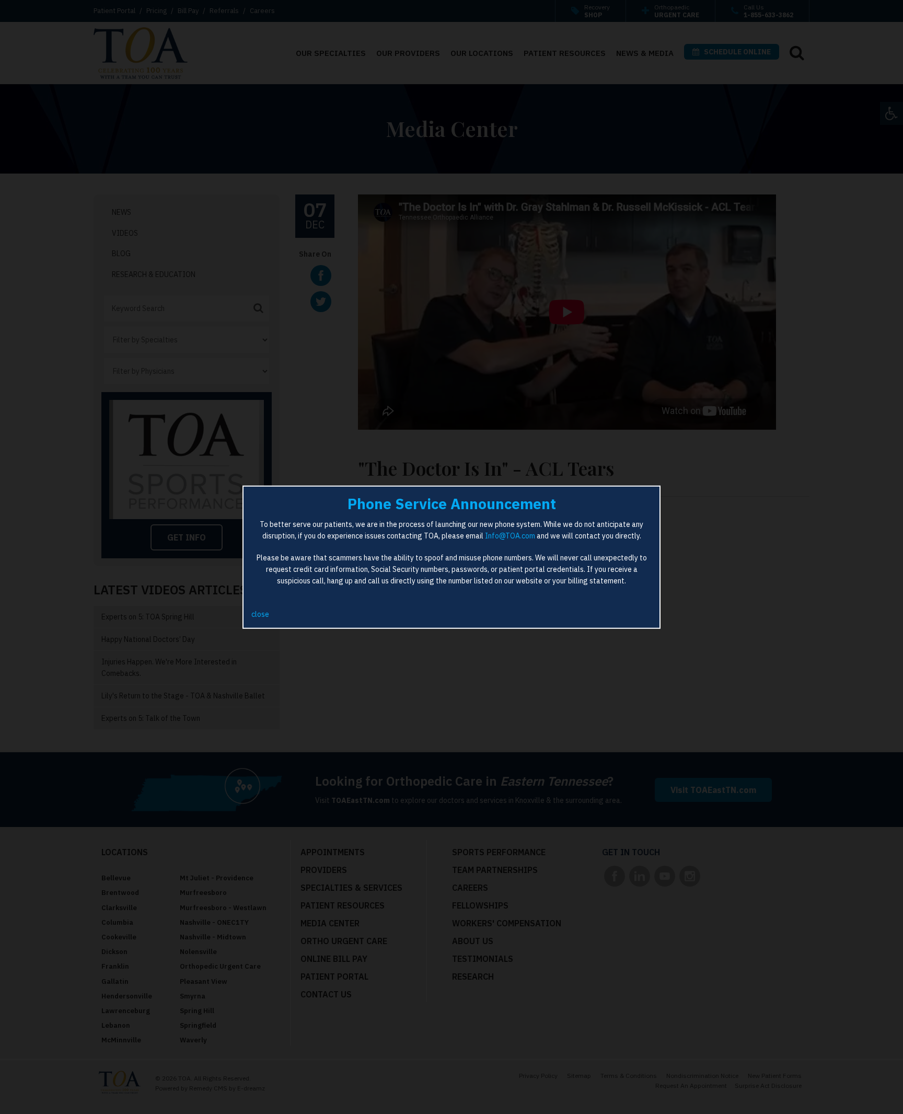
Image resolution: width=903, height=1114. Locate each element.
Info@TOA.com (510, 536)
